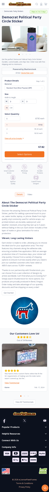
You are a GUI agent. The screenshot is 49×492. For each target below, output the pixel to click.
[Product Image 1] (19, 54)
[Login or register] (41, 4)
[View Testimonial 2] (24, 396)
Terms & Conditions (24, 483)
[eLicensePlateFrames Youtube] (44, 421)
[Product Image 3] (26, 54)
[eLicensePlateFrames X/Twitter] (24, 421)
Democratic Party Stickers (13, 11)
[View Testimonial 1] (21, 396)
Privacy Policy (24, 487)
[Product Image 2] (22, 54)
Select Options (24, 154)
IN (7, 108)
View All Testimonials (24, 402)
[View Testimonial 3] (28, 396)
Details (20, 194)
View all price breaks (13, 138)
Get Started (8, 293)
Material (8, 84)
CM (11, 108)
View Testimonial (12, 383)
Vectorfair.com (27, 73)
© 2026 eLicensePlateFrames (24, 479)
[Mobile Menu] (3, 4)
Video (29, 194)
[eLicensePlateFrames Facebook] (4, 421)
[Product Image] (30, 54)
